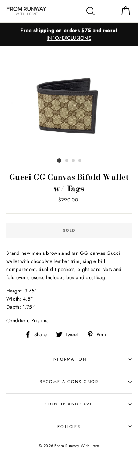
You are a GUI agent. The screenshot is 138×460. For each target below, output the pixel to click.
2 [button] (67, 161)
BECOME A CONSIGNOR (69, 381)
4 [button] (80, 161)
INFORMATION (69, 359)
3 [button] (73, 161)
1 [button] (59, 160)
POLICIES (68, 426)
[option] (69, 35)
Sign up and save (69, 404)
